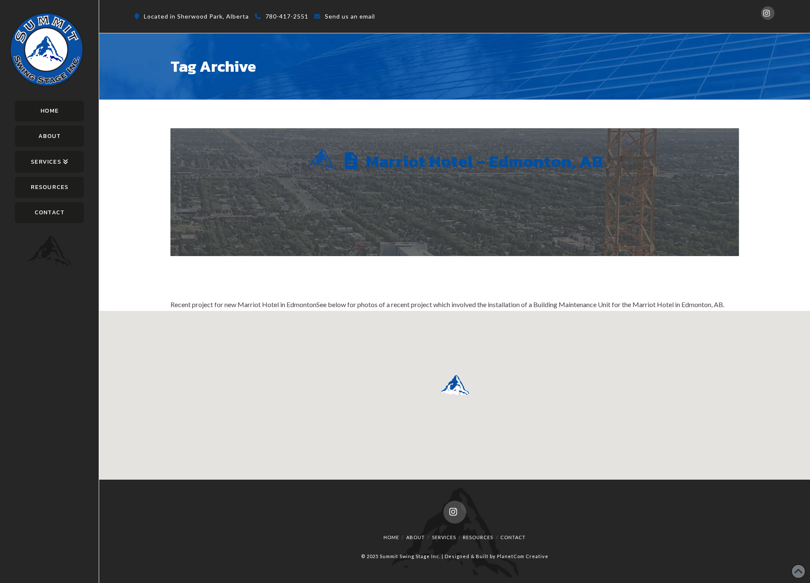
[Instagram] (768, 13)
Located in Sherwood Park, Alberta (196, 16)
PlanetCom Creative (522, 556)
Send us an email (350, 16)
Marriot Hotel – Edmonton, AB (484, 161)
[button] (455, 384)
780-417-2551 (286, 16)
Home (391, 537)
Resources (478, 537)
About (415, 537)
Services (444, 537)
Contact (513, 537)
